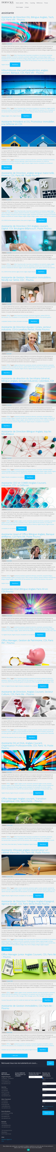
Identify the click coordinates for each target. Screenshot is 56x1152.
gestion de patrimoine (25, 682)
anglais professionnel (19, 365)
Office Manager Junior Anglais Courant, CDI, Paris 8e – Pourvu (28, 955)
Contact (27, 7)
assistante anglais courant (14, 731)
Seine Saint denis (12, 844)
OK (28, 1149)
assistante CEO (14, 522)
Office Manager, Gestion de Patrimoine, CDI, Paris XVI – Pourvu (27, 641)
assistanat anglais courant (39, 783)
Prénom (44, 1091)
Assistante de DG (5, 59)
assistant (3, 57)
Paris (46, 60)
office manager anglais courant (46, 840)
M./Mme (44, 1085)
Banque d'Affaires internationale (47, 577)
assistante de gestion (34, 315)
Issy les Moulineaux (38, 473)
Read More (15, 64)
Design (22, 944)
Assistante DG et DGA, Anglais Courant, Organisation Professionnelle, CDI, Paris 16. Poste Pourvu (27, 745)
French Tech (41, 60)
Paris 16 (3, 686)
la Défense (34, 524)
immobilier (11, 163)
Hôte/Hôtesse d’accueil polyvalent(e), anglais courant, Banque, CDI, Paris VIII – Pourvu (24, 71)
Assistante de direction (17, 59)
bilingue (25, 59)
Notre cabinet (19, 3)
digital (17, 272)
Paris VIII (52, 891)
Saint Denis (4, 844)
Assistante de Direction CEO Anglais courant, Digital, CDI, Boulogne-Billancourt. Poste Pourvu (26, 227)
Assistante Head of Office (22, 577)
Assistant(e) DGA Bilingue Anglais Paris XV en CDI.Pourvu (24, 590)
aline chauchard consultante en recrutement (34, 55)
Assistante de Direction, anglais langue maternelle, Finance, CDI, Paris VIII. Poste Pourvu (27, 174)
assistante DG (5, 161)
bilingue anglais (31, 59)
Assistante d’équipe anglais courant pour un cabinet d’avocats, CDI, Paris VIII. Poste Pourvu (25, 851)
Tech (53, 60)
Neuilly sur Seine (11, 321)
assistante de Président (37, 214)
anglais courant (51, 108)
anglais (48, 264)
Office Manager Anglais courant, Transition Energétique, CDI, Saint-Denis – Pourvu (23, 800)
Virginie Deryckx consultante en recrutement (41, 163)
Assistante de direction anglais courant (16, 267)
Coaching (32, 3)
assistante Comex (6, 367)
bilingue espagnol (14, 943)
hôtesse (32, 112)
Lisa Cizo (13, 996)
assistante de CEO (39, 266)
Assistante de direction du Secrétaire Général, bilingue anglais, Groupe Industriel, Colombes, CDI (27, 379)
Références (40, 3)
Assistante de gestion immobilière (39, 1044)
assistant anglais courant (7, 785)
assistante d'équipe (31, 890)
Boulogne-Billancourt (32, 267)
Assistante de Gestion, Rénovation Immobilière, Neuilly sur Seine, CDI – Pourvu (26, 278)
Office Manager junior (30, 996)
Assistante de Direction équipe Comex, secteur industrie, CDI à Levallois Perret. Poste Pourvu (26, 328)
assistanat (49, 55)
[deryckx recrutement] (7, 3)
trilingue (34, 944)
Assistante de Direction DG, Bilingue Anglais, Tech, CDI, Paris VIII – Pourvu (27, 18)
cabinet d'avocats (5, 891)
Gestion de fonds (5, 996)
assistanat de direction (35, 678)
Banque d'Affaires (23, 110)
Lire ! (50, 1063)
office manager (46, 682)
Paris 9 (29, 944)
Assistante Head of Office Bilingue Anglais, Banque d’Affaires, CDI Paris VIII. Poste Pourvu (27, 535)
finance (18, 220)
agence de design (18, 939)
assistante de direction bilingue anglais (20, 214)
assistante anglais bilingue (30, 57)
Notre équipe (19, 7)
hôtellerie (51, 1045)
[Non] (54, 1148)
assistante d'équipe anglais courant (46, 890)
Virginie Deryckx (5, 64)
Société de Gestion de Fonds (26, 1000)
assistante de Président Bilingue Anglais (16, 216)
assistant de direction (12, 57)
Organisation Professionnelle (41, 789)
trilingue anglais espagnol (42, 944)
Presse (46, 3)
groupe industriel (13, 421)
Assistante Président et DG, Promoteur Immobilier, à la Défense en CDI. (28, 123)
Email (43, 1103)
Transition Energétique (23, 844)
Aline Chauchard (18, 55)
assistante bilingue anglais (44, 57)
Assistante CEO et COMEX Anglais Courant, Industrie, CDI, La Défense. (23, 484)
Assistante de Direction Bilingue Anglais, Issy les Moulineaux (26, 432)
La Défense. (17, 163)
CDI (54, 59)
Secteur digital (23, 272)
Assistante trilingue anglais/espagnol (39, 941)
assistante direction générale (16, 161)
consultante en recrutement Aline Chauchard (13, 60)
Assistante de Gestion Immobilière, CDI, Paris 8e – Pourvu (27, 1007)
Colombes (46, 420)
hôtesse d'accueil (38, 112)
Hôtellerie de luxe (5, 1050)
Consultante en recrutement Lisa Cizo (30, 994)
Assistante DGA (5, 630)
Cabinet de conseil (12, 680)
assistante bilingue (47, 416)
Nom (43, 1097)
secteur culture (22, 737)
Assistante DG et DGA (40, 787)
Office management (37, 682)
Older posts (14, 1055)
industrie (28, 524)
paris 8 (49, 60)
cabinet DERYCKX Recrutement (44, 59)
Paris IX (16, 737)
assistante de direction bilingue (26, 629)
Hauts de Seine (22, 524)
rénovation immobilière (22, 321)
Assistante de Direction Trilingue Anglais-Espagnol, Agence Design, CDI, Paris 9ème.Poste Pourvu (27, 902)
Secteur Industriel (14, 368)
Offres (26, 3)
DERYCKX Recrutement (31, 60)
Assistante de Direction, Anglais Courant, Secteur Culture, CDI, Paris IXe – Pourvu (27, 693)
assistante (21, 57)
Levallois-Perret (5, 368)
